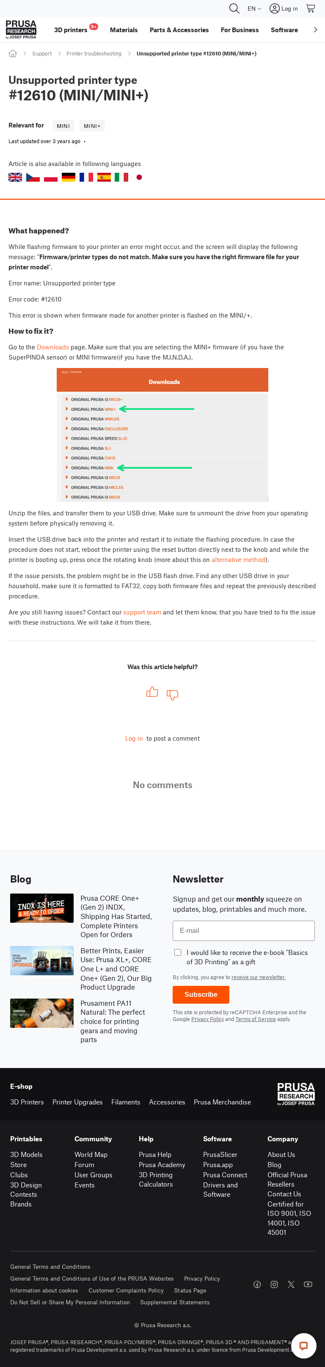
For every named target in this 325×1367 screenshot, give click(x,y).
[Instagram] (274, 1284)
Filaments (125, 1102)
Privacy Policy (207, 1019)
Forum (84, 1164)
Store (18, 1164)
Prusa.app (218, 1164)
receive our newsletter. (258, 977)
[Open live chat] (304, 1346)
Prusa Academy (162, 1164)
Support (42, 53)
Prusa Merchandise (222, 1102)
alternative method (238, 559)
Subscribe (201, 994)
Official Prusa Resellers (287, 1179)
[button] (15, 177)
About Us (281, 1154)
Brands (21, 1204)
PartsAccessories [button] (179, 29)
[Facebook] (257, 1284)
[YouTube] (308, 1284)
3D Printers (27, 1102)
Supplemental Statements (175, 1302)
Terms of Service (255, 1019)
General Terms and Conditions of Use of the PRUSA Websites (92, 1278)
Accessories (167, 1102)
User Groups (93, 1175)
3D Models (26, 1154)
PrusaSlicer (220, 1154)
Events (84, 1185)
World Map (90, 1154)
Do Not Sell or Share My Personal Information (70, 1302)
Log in (134, 738)
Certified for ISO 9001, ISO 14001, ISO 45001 (289, 1218)
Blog (274, 1164)
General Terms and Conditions (50, 1266)
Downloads (53, 347)
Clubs (19, 1175)
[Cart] (311, 8)
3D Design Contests (26, 1189)
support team (142, 612)
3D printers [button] (75, 28)
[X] (291, 1284)
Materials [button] (124, 29)
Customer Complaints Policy (126, 1290)
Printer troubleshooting (93, 53)
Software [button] (284, 29)
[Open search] (234, 8)
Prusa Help (155, 1154)
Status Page (190, 1290)
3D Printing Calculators (156, 1179)
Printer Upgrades (77, 1102)
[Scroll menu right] (315, 29)
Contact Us (284, 1194)
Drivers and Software (220, 1189)
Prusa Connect (225, 1175)
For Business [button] (240, 29)
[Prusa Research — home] (21, 29)
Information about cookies (44, 1290)
